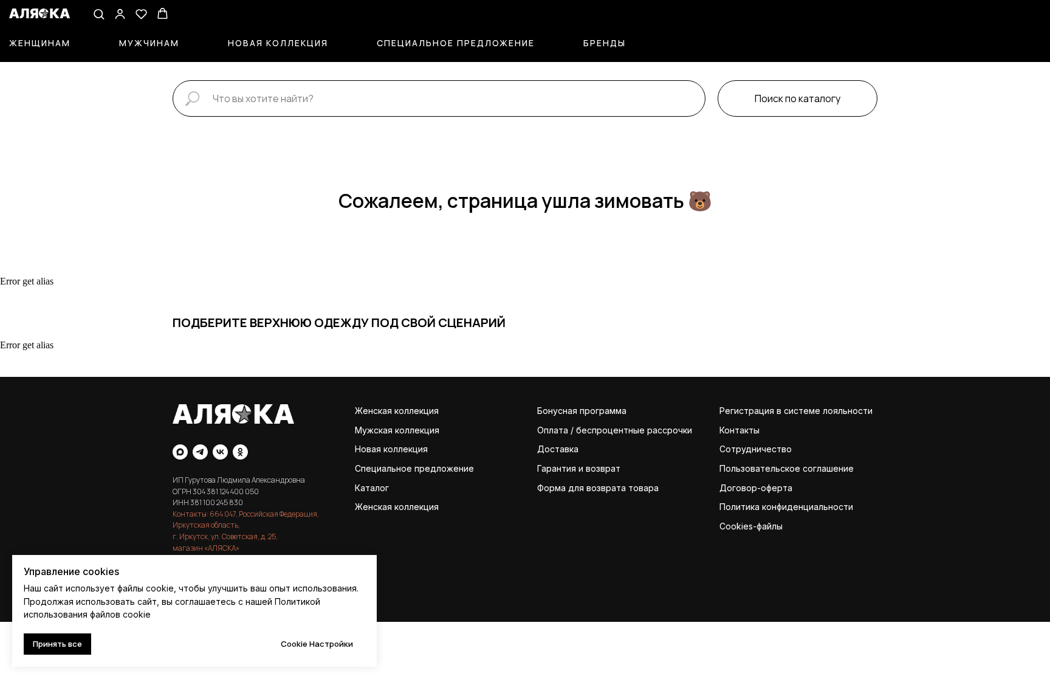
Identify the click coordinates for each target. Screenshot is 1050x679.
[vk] (220, 452)
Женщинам (39, 43)
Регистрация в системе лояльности (796, 410)
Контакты (739, 430)
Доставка (557, 449)
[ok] (240, 452)
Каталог (372, 488)
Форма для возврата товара (598, 488)
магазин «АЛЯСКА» (206, 548)
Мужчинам (149, 43)
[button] (99, 13)
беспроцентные (610, 430)
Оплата (552, 430)
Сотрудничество (755, 449)
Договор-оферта (755, 488)
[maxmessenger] (180, 452)
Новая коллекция (278, 43)
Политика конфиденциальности (786, 506)
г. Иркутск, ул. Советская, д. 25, (225, 536)
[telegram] (200, 452)
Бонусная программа (581, 410)
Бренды (604, 43)
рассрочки (669, 430)
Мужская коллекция (397, 430)
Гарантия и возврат (578, 468)
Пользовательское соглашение (786, 468)
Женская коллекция (397, 410)
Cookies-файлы (751, 526)
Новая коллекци (389, 449)
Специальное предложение (456, 43)
